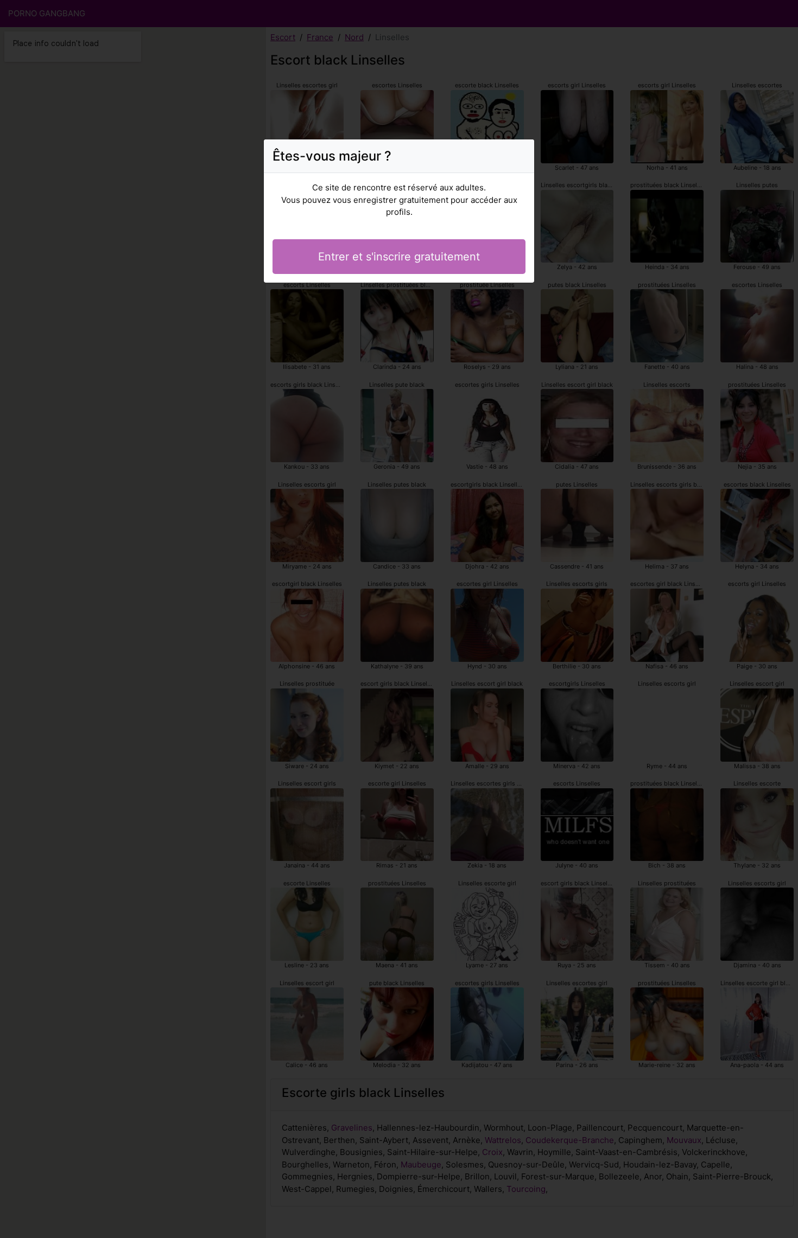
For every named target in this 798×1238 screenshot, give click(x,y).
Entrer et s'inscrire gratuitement (399, 256)
